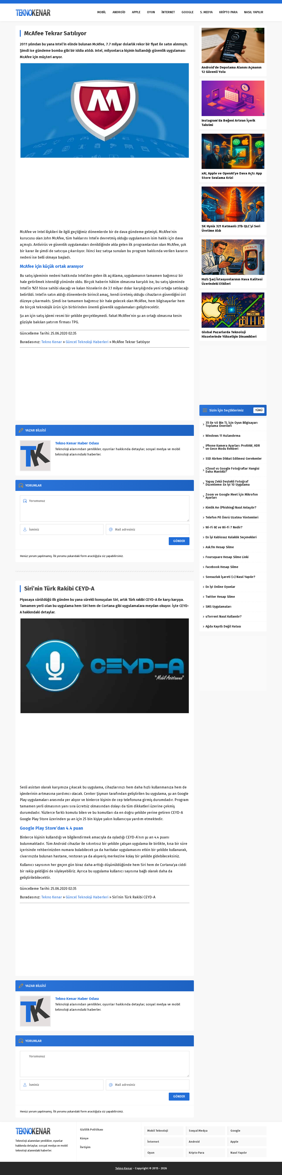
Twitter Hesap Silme (220, 597)
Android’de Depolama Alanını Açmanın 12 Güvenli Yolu (232, 69)
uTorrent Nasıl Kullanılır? (223, 616)
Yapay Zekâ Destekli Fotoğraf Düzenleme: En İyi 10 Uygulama (228, 483)
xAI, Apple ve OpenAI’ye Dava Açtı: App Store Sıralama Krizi (232, 175)
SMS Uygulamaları (218, 607)
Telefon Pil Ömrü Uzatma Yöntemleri (232, 517)
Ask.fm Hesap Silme (220, 547)
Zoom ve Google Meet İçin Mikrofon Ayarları (232, 496)
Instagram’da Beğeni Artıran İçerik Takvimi (228, 122)
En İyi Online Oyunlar (220, 587)
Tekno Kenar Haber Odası (77, 443)
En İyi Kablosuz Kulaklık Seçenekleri (231, 537)
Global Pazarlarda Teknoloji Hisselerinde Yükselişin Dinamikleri (229, 334)
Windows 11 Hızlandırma (223, 436)
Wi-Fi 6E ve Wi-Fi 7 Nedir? (224, 527)
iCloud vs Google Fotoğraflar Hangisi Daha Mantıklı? (232, 470)
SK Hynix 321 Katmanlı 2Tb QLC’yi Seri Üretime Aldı (231, 228)
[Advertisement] (104, 193)
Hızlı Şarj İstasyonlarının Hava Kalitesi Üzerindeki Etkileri (232, 281)
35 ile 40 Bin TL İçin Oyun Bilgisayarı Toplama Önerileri (232, 424)
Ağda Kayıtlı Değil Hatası (223, 626)
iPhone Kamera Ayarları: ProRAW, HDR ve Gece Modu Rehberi (233, 447)
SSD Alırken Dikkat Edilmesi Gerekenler (234, 459)
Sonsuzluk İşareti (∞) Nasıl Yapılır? (230, 577)
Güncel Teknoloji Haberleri (87, 342)
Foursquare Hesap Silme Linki (227, 557)
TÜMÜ (259, 410)
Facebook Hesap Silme (222, 567)
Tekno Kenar (51, 342)
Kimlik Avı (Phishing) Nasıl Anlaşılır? (231, 507)
